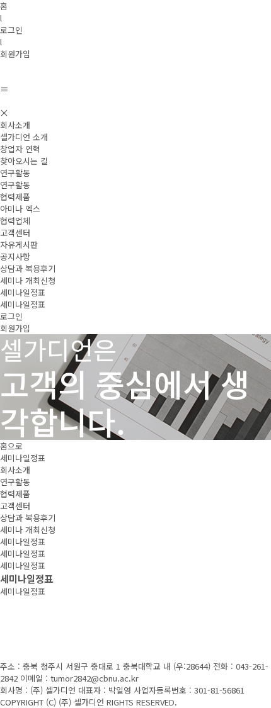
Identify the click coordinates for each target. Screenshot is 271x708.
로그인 (11, 30)
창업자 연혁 (20, 149)
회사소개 (15, 125)
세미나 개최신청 (27, 280)
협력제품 (15, 197)
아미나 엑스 (20, 209)
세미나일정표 (22, 292)
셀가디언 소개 (24, 137)
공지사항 (15, 256)
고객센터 (15, 233)
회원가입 (15, 54)
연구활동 (15, 173)
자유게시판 (19, 244)
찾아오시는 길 (24, 161)
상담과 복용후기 (27, 268)
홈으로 (11, 446)
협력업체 (15, 221)
